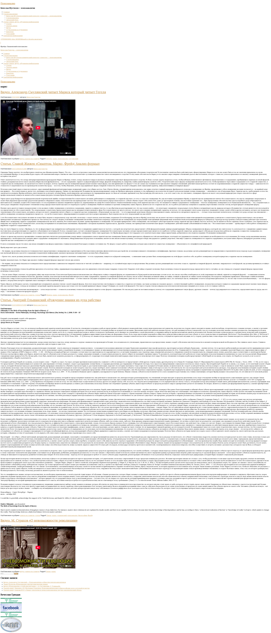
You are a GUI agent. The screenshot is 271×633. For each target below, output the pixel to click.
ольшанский (62, 515)
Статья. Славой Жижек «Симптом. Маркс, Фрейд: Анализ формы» (50, 164)
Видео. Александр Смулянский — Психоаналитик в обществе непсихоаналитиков (34, 582)
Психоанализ (8, 3)
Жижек (49, 295)
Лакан (48, 515)
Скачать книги (11, 26)
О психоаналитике (10, 14)
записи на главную (32, 159)
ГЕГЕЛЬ (49, 159)
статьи (37, 295)
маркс (55, 159)
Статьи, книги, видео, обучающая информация (21, 22)
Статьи (8, 24)
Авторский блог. (12, 20)
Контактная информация (13, 36)
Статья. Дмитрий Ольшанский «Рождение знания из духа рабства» (51, 300)
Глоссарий (10, 34)
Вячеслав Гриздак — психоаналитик (14, 50)
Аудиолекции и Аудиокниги (17, 30)
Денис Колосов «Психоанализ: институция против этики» (25, 584)
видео (22, 159)
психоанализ (63, 159)
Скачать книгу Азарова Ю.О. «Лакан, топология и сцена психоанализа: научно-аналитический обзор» (42, 590)
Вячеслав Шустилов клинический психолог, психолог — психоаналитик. (34, 16)
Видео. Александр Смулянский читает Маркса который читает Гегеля (53, 92)
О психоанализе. (12, 18)
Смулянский (73, 159)
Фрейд (71, 295)
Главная (6, 12)
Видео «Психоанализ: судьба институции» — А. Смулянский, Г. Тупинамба (31, 586)
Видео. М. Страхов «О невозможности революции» (39, 520)
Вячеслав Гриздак (33, 97)
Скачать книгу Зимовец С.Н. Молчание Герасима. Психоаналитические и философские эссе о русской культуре (46, 588)
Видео (8, 28)
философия (82, 515)
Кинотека (10, 32)
